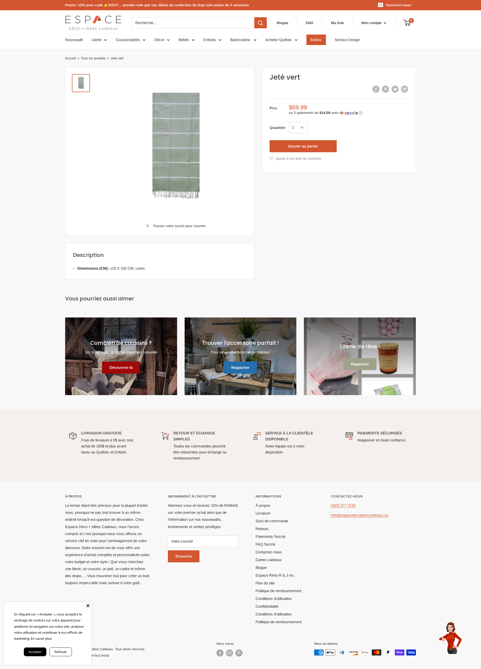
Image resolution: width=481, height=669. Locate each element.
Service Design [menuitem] (347, 40)
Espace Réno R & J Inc (275, 575)
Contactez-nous (269, 552)
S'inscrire (183, 556)
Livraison (263, 513)
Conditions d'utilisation (274, 598)
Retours (262, 529)
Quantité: (278, 127)
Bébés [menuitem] (184, 40)
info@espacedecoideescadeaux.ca (359, 515)
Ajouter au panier (303, 146)
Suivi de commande (272, 521)
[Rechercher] (260, 22)
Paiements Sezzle (270, 536)
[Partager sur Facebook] (376, 89)
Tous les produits (93, 58)
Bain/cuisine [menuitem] (240, 40)
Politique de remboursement (278, 591)
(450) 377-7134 (343, 505)
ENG (309, 23)
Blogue (282, 23)
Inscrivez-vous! (398, 5)
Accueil (70, 58)
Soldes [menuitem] (315, 40)
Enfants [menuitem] (209, 40)
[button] (348, 112)
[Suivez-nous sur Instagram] (229, 652)
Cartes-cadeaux (269, 560)
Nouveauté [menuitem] (74, 40)
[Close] (87, 605)
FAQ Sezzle (265, 544)
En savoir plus (41, 638)
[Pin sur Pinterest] (385, 89)
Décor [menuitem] (159, 40)
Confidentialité (267, 606)
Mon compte (372, 23)
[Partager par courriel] (404, 89)
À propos (263, 505)
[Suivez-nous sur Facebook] (219, 652)
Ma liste (337, 23)
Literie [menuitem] (96, 40)
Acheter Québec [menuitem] (278, 40)
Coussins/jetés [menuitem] (128, 40)
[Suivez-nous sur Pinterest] (239, 652)
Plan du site (265, 583)
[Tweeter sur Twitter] (395, 89)
